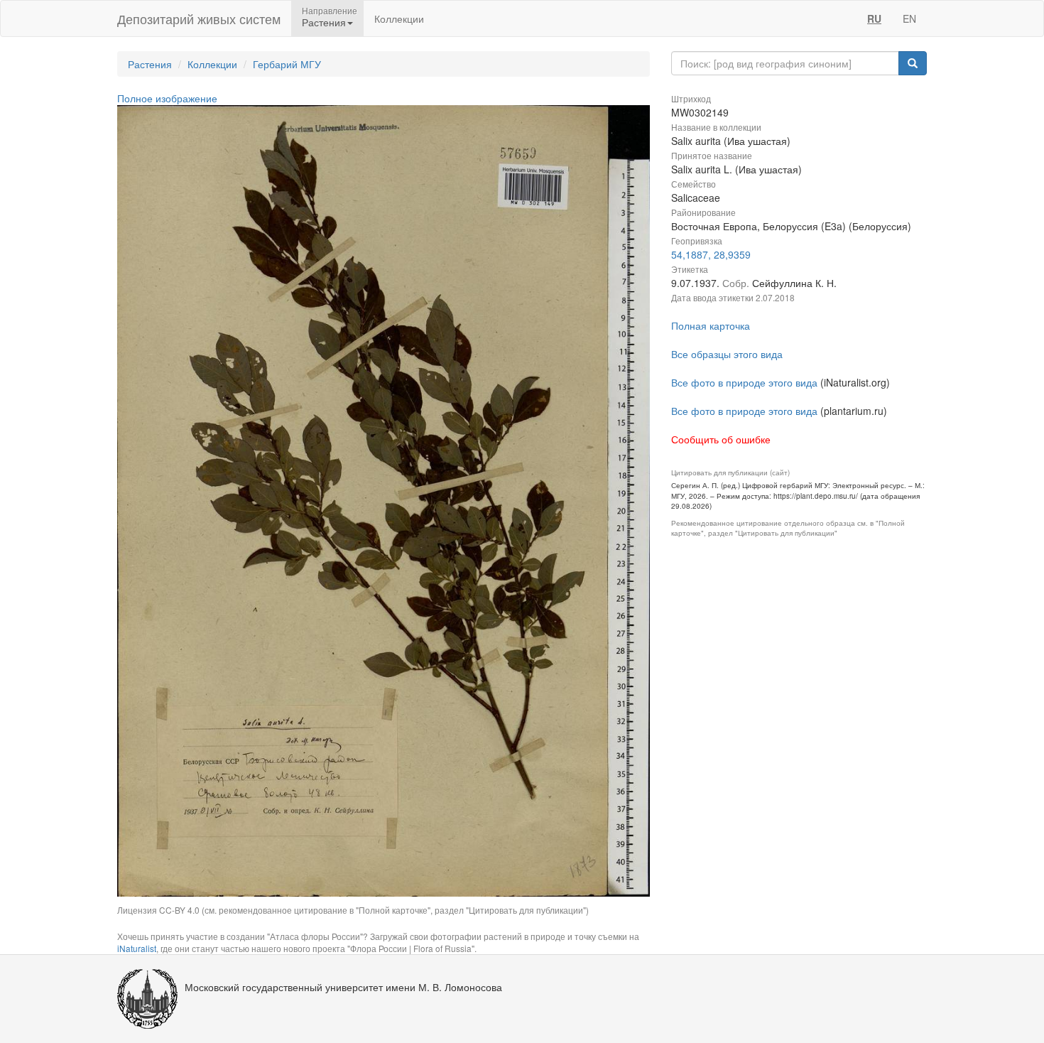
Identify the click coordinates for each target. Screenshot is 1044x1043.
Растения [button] (324, 22)
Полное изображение (167, 98)
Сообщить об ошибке (721, 439)
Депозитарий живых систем (199, 18)
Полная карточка (710, 325)
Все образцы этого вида (727, 354)
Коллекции (399, 18)
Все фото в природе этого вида (744, 382)
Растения (150, 64)
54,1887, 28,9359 (711, 254)
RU (874, 18)
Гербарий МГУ (287, 64)
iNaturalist (136, 948)
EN (909, 18)
